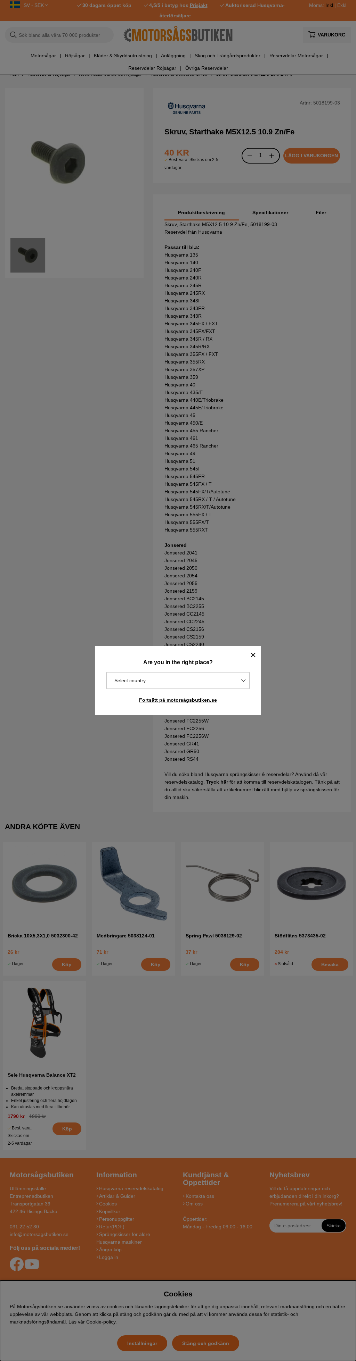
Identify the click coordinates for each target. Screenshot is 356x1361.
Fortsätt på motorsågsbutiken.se (178, 700)
